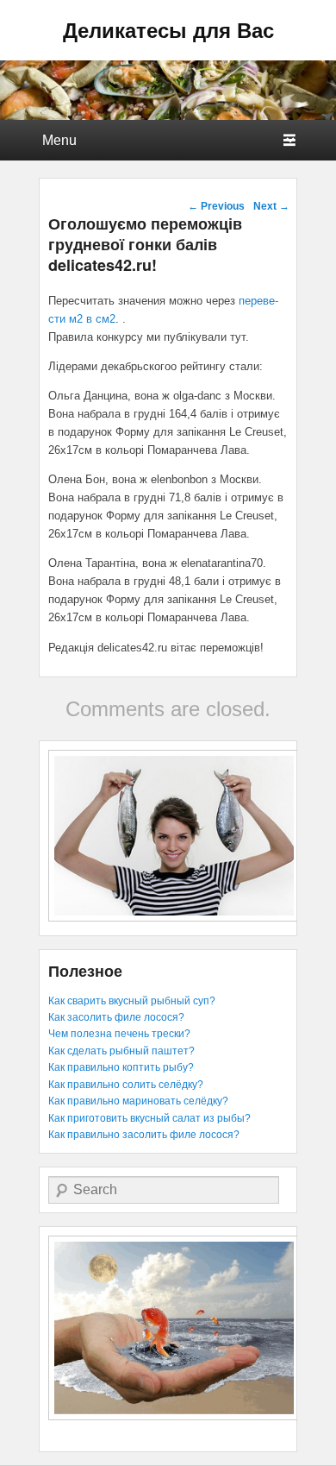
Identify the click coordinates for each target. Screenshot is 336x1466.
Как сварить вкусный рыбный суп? (131, 1001)
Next (271, 206)
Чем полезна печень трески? (119, 1034)
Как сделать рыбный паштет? (121, 1051)
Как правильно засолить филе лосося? (144, 1135)
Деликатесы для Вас (168, 29)
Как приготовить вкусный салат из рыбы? (149, 1118)
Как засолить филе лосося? (116, 1017)
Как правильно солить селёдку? (125, 1085)
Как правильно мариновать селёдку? (138, 1101)
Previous (216, 206)
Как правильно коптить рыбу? (121, 1067)
